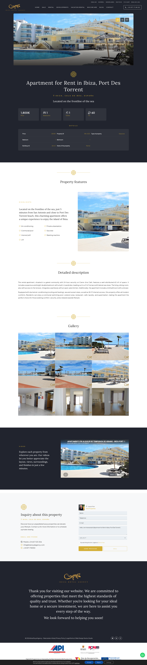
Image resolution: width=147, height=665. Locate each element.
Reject (99, 662)
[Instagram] (120, 638)
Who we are (92, 7)
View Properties (91, 508)
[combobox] (103, 538)
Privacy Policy (60, 638)
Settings (108, 662)
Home (37, 7)
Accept (89, 662)
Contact (109, 7)
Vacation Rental (78, 7)
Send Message (90, 548)
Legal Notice (70, 638)
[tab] (118, 20)
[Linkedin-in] (116, 638)
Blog (102, 7)
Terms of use (101, 542)
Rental (51, 7)
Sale (44, 7)
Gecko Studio (88, 638)
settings (77, 663)
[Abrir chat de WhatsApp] (142, 655)
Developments (62, 7)
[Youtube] (112, 638)
